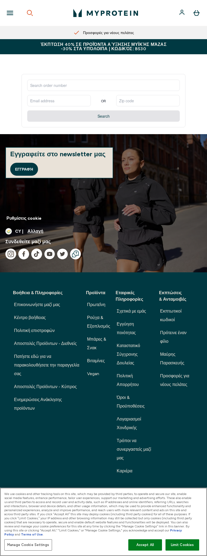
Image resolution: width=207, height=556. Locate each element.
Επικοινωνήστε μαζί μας (37, 304)
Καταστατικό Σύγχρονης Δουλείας (128, 354)
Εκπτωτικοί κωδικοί (171, 315)
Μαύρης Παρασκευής (172, 358)
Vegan (93, 373)
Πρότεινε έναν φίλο (173, 337)
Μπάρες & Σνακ (96, 343)
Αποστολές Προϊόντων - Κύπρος (45, 386)
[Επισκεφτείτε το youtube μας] (49, 254)
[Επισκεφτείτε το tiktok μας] (36, 254)
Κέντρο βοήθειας (30, 317)
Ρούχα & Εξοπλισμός (98, 321)
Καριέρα (124, 471)
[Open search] (30, 13)
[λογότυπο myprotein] (105, 13)
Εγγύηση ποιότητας (126, 328)
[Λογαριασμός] (182, 13)
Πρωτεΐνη (96, 304)
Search (104, 116)
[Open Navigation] (10, 13)
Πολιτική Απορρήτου (128, 380)
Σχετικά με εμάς (131, 311)
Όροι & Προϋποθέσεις (131, 401)
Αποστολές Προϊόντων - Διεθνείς (45, 343)
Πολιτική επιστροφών (34, 330)
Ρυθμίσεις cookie (24, 218)
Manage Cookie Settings (28, 545)
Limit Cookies (182, 545)
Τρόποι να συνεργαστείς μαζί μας (134, 449)
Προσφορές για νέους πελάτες (174, 380)
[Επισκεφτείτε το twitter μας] (62, 254)
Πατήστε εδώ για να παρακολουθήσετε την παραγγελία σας (46, 365)
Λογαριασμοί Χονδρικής (129, 423)
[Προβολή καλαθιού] (196, 13)
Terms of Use (32, 534)
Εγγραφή (24, 169)
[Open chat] (75, 254)
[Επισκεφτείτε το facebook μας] (23, 254)
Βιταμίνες (96, 360)
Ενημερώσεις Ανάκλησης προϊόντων (38, 404)
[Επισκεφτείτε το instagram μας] (10, 254)
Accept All (145, 545)
